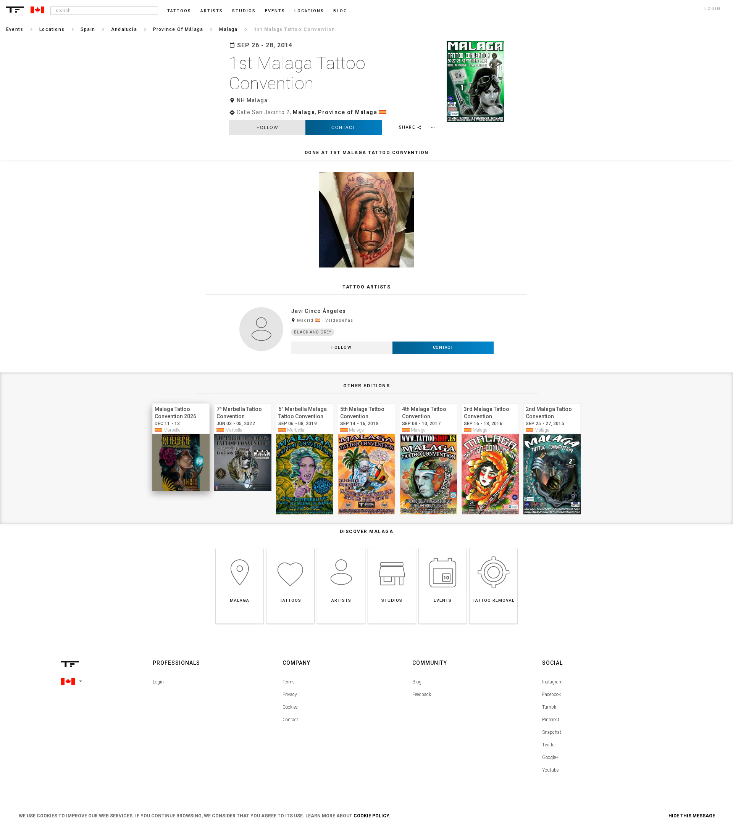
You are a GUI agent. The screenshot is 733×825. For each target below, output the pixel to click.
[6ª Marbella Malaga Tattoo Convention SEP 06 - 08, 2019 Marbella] (304, 402)
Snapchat (551, 732)
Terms (289, 682)
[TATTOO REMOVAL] (493, 548)
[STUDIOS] (391, 548)
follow (267, 127)
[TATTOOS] (290, 548)
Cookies (290, 707)
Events (275, 10)
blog (340, 10)
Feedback (421, 694)
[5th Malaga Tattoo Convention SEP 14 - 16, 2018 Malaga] (366, 402)
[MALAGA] (239, 548)
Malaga (304, 112)
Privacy (290, 694)
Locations (309, 10)
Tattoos (179, 10)
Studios (244, 10)
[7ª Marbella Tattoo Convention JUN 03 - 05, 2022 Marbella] (242, 402)
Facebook (551, 694)
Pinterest (550, 719)
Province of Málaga (347, 112)
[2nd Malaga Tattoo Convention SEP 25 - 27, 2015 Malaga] (552, 402)
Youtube (550, 770)
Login (158, 682)
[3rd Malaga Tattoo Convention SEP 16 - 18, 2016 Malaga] (490, 402)
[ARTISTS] (341, 548)
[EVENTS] (442, 548)
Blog (416, 682)
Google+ (550, 757)
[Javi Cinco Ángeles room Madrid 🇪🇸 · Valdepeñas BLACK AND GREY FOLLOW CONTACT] (366, 303)
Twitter (549, 745)
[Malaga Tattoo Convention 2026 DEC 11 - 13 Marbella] (181, 402)
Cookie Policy (371, 816)
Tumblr (549, 707)
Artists (211, 10)
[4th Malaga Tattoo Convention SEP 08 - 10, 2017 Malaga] (428, 402)
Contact (343, 127)
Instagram (552, 682)
